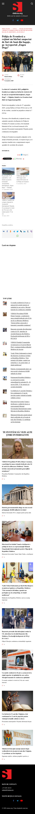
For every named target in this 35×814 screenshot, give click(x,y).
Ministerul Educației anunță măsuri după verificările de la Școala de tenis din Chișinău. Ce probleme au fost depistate (17, 750)
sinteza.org (18, 13)
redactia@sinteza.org (8, 790)
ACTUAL (7, 68)
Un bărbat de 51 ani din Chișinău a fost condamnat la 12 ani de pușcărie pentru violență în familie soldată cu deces (15, 716)
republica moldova (8, 225)
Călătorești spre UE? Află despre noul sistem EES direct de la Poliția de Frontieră (23, 179)
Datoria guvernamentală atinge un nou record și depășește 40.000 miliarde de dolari (21, 371)
